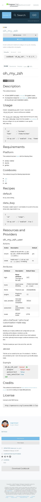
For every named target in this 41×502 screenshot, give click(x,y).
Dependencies (13, 66)
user (6, 179)
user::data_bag (23, 98)
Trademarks (9, 490)
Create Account (23, 5)
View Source (20, 438)
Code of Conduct (10, 496)
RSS (5, 27)
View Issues (20, 442)
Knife (19, 52)
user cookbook (32, 119)
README (6, 66)
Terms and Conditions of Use (22, 496)
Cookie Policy (14, 497)
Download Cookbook (20, 468)
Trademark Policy (23, 497)
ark (5, 181)
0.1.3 (19, 35)
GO (34, 15)
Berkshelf (13, 52)
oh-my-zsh (22, 95)
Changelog (19, 66)
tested (17, 156)
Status (31, 497)
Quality (28, 66)
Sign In (35, 5)
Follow (21, 39)
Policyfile (6, 52)
